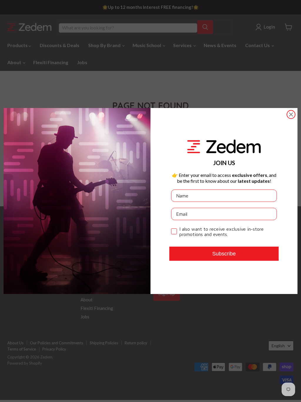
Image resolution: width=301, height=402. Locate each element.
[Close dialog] (291, 114)
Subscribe (224, 254)
